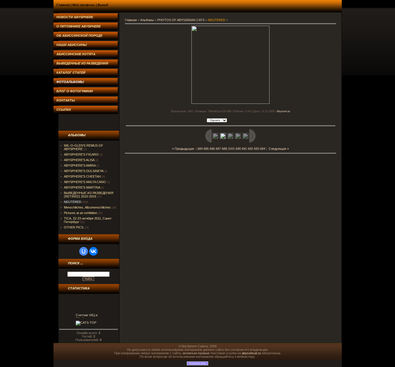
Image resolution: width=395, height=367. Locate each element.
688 (224, 148)
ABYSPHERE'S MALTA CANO (85, 182)
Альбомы (147, 20)
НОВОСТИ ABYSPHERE (74, 17)
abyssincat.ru (251, 353)
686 (212, 148)
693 (256, 148)
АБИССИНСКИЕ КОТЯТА (75, 54)
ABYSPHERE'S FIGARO (81, 154)
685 (206, 148)
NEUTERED (72, 202)
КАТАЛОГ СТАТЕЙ (70, 72)
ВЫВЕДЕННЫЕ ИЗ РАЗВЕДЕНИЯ (82, 63)
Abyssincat (283, 111)
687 (218, 148)
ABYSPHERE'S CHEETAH (82, 176)
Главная (63, 5)
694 (262, 148)
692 (250, 148)
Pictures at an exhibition (80, 213)
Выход (102, 5)
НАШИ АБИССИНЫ (71, 45)
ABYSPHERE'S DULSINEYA (83, 171)
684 (200, 148)
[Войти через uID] (83, 251)
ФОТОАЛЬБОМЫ (70, 82)
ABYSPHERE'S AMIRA (79, 165)
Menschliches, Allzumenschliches (87, 207)
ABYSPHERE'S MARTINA (82, 187)
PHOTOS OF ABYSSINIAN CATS (180, 20)
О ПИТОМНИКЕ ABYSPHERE (78, 26)
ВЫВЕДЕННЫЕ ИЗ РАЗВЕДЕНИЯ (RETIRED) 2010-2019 (88, 194)
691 (244, 148)
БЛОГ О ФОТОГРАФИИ (74, 91)
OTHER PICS (73, 227)
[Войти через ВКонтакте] (93, 251)
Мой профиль (83, 5)
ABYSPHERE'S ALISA (79, 160)
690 (238, 148)
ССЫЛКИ (63, 109)
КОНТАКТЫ (65, 100)
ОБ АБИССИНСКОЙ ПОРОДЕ (79, 35)
